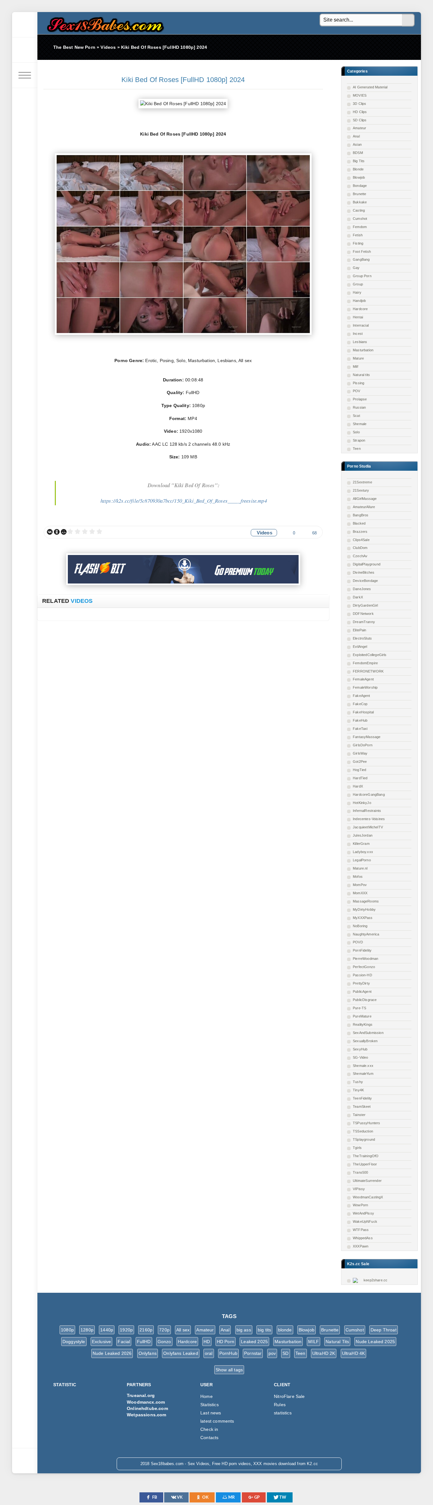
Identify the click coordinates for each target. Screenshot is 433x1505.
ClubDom (360, 548)
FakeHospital (363, 712)
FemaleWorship (365, 687)
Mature (358, 358)
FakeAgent (361, 696)
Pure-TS (359, 1008)
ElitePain (359, 630)
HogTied (359, 770)
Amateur (359, 128)
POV (356, 391)
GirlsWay (360, 753)
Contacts (209, 1437)
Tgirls (357, 1148)
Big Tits (359, 161)
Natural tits (361, 375)
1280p (87, 1329)
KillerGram (361, 843)
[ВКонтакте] (50, 532)
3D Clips (359, 103)
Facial (124, 1341)
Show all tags (229, 1369)
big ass (243, 1329)
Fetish (358, 235)
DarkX (358, 597)
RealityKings (362, 1024)
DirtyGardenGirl (365, 605)
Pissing (358, 383)
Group (358, 284)
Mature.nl (360, 868)
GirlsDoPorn (362, 745)
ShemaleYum (363, 1073)
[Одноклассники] (57, 532)
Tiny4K (358, 1090)
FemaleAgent (363, 679)
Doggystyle (73, 1341)
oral (209, 1353)
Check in (209, 1429)
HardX (358, 786)
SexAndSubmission (368, 1033)
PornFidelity (362, 950)
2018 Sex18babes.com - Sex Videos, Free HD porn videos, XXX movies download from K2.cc (104, 23)
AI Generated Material (370, 87)
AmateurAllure (364, 507)
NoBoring (360, 926)
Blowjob (359, 177)
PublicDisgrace (365, 1000)
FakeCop (360, 704)
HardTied (360, 778)
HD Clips (360, 112)
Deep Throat (384, 1329)
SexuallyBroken (365, 1041)
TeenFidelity (362, 1098)
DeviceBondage (365, 581)
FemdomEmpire (365, 663)
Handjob (359, 301)
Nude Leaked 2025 (375, 1341)
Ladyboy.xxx (363, 852)
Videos (264, 532)
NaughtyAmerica (366, 934)
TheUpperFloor (365, 1164)
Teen (357, 448)
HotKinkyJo (362, 803)
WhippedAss (363, 1238)
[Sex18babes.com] (24, 24)
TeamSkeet (362, 1106)
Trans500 (360, 1172)
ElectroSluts (362, 638)
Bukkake (360, 202)
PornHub (228, 1353)
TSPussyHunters (366, 1123)
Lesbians (360, 342)
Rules (280, 1404)
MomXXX (360, 893)
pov (272, 1353)
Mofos (358, 876)
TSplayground (364, 1139)
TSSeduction (363, 1131)
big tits (264, 1329)
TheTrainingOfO (365, 1156)
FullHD (144, 1341)
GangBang (361, 259)
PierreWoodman (365, 958)
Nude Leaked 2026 (112, 1353)
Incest (358, 333)
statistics (283, 1412)
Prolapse (360, 399)
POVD (358, 942)
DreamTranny (364, 622)
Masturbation (363, 350)
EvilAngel (360, 646)
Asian (357, 144)
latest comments (217, 1421)
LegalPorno (362, 860)
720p (164, 1329)
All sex (183, 1329)
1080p (67, 1329)
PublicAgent (362, 991)
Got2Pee (360, 761)
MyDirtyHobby (364, 909)
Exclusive (101, 1341)
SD (285, 1353)
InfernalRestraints (367, 811)
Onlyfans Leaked (180, 1353)
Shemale (359, 424)
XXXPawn (360, 1246)
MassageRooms (366, 901)
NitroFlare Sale (289, 1396)
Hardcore (360, 309)
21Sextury (361, 490)
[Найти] (408, 20)
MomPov (360, 885)
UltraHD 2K (323, 1353)
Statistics (209, 1404)
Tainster (359, 1115)
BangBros (360, 515)
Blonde (358, 169)
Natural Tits (337, 1341)
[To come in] (24, 50)
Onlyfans (148, 1353)
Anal (356, 136)
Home (206, 1396)
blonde (285, 1329)
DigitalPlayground (366, 564)
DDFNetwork (363, 613)
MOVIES (359, 95)
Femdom (360, 227)
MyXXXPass (363, 918)
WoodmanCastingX (368, 1197)
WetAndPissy (363, 1213)
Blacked (359, 523)
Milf (355, 366)
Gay (356, 268)
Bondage (360, 186)
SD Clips (359, 120)
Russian (359, 407)
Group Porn (362, 276)
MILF (313, 1341)
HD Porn (225, 1341)
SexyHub (360, 1049)
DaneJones (362, 589)
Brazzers (360, 531)
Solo (356, 432)
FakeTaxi (360, 728)
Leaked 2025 (254, 1341)
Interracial (361, 325)
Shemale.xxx (363, 1066)
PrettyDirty (361, 983)
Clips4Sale (361, 540)
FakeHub (360, 720)
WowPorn (360, 1205)
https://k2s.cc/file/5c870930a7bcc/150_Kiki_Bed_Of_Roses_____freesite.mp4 (183, 500)
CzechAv (360, 556)
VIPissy (359, 1189)
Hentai (358, 317)
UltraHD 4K (353, 1353)
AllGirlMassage (365, 499)
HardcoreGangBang (369, 794)
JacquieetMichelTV (368, 827)
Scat (356, 416)
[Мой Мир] (64, 532)
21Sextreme (362, 482)
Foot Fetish (362, 251)
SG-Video (360, 1057)
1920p (126, 1329)
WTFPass (361, 1230)
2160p (145, 1329)
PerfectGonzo (364, 967)
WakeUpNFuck (365, 1221)
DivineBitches (363, 572)
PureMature (362, 1016)
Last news (210, 1412)
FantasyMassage (366, 737)
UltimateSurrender (367, 1181)
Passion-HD (362, 975)
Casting (359, 210)
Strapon (359, 440)
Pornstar (253, 1353)
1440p (106, 1329)
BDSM (358, 153)
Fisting (358, 243)
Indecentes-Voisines (369, 819)
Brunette (359, 194)
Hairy (357, 292)
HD (207, 1341)
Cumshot (360, 218)
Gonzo (164, 1341)
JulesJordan (362, 835)
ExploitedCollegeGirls (370, 655)
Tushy (358, 1082)
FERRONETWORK (368, 671)
